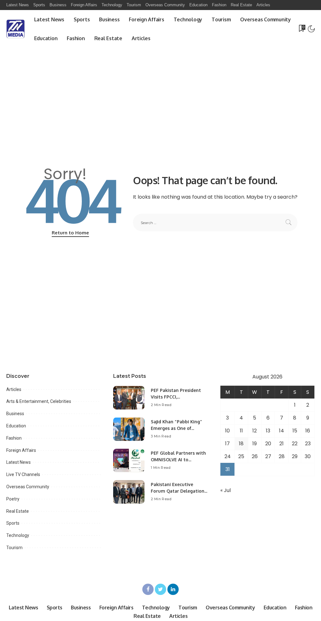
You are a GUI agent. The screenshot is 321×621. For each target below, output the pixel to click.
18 (241, 443)
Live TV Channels (23, 474)
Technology (17, 535)
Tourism (14, 547)
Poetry (12, 498)
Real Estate (17, 511)
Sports (12, 523)
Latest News (18, 462)
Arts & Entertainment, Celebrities (38, 401)
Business (15, 413)
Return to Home (70, 233)
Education (16, 425)
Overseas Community (27, 486)
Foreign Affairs (21, 450)
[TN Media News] (15, 28)
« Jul (225, 490)
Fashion (14, 438)
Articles (13, 389)
